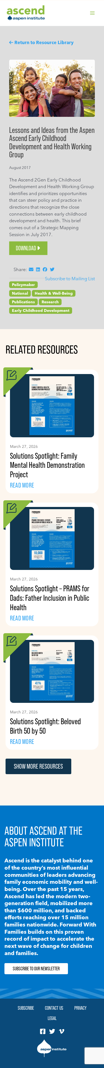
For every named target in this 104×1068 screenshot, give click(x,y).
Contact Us (54, 1008)
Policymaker (23, 284)
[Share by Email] (31, 269)
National (20, 293)
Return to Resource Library (43, 42)
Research (50, 301)
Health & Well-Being (54, 293)
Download (26, 248)
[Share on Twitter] (52, 269)
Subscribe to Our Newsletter (36, 968)
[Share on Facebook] (45, 269)
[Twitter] (52, 1031)
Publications (23, 301)
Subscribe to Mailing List (70, 278)
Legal (52, 1018)
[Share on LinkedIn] (38, 269)
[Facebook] (43, 1031)
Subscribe (26, 1008)
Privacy (80, 1008)
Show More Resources (38, 766)
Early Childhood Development (40, 310)
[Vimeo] (62, 1031)
